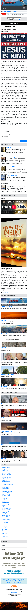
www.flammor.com (14, 592)
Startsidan (4, 11)
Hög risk (3, 530)
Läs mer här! (6, 292)
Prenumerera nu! (11, 582)
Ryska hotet (4, 529)
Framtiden (4, 532)
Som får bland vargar (6, 499)
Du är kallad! (4, 518)
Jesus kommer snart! (7, 431)
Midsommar (4, 525)
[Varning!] (14, 454)
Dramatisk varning (5, 502)
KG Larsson (4, 526)
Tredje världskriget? (6, 504)
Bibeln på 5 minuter (6, 509)
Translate (18, 19)
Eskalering (4, 483)
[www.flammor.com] (14, 3)
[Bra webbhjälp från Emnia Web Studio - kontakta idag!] (14, 563)
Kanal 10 (23, 579)
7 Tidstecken (4, 444)
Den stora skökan (10, 166)
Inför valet (8, 147)
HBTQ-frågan (4, 490)
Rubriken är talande (6, 333)
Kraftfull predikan (5, 536)
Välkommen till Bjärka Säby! (7, 492)
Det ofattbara (4, 533)
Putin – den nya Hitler (6, 520)
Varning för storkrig (6, 519)
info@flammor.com (17, 591)
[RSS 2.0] (14, 586)
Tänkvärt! (4, 506)
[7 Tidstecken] (14, 440)
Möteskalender (15, 579)
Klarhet (3, 534)
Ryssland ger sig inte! (6, 513)
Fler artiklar (23, 141)
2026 (2, 417)
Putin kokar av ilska (6, 361)
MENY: (4, 8)
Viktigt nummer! (5, 523)
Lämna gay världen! (6, 494)
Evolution (3, 347)
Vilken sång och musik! (6, 508)
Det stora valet (14, 11)
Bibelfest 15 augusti (6, 487)
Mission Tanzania (17, 580)
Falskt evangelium (5, 478)
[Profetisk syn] (14, 399)
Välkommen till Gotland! (8, 374)
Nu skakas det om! (5, 488)
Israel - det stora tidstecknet (13, 185)
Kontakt (19, 582)
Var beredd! (4, 512)
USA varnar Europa (6, 495)
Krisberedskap (5, 498)
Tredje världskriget (5, 511)
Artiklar (8, 11)
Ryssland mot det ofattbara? (7, 491)
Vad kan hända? (5, 522)
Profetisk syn (4, 404)
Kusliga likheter (5, 497)
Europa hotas (4, 480)
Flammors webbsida (6, 306)
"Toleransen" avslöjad (6, 477)
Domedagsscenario (6, 481)
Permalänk (12, 134)
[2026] (14, 413)
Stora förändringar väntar (12, 157)
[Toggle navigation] (24, 8)
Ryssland (4, 527)
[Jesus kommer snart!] (14, 426)
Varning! (3, 320)
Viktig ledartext (5, 516)
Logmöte (3, 501)
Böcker (8, 580)
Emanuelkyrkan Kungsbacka (7, 484)
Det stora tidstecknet (11, 175)
